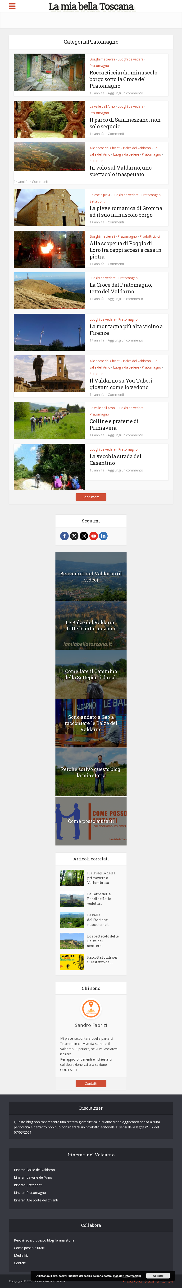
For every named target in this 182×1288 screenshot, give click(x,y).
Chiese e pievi (100, 195)
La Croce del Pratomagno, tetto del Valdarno (121, 288)
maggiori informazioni (127, 1276)
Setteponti (97, 160)
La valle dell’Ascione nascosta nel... (98, 920)
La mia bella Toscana (91, 6)
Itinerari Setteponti (28, 1185)
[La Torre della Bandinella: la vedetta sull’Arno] (73, 899)
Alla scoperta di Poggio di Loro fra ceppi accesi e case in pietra (126, 250)
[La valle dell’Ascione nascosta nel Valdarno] (73, 920)
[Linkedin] (103, 536)
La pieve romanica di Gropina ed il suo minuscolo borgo (126, 211)
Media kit (21, 1255)
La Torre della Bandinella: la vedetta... (99, 899)
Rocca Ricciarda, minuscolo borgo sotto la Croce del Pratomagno (123, 79)
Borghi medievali (102, 59)
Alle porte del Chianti (105, 148)
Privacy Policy (132, 1281)
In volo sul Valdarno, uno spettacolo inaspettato (121, 171)
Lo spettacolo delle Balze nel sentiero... (103, 941)
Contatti (91, 1083)
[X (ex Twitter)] (74, 536)
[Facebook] (64, 536)
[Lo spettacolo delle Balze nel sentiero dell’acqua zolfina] (73, 941)
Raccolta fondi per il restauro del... (102, 959)
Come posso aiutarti (91, 821)
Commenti (116, 134)
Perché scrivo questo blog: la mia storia (91, 772)
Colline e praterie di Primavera (114, 424)
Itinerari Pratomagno (30, 1192)
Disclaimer (152, 1281)
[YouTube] (93, 536)
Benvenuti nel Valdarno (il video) (91, 576)
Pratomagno (99, 65)
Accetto (158, 1276)
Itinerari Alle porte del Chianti (36, 1200)
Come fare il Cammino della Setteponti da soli (91, 674)
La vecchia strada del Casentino (115, 459)
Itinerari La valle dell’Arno (33, 1177)
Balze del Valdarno (137, 148)
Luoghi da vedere (131, 59)
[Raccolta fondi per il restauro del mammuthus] (73, 962)
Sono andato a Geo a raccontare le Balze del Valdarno (91, 723)
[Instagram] (84, 536)
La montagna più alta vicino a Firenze (126, 329)
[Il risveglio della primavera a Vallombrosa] (73, 878)
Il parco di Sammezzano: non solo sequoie (125, 123)
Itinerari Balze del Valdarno (34, 1170)
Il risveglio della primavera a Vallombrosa (101, 878)
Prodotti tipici (150, 236)
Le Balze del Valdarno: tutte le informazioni (91, 625)
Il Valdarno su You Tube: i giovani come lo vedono (121, 384)
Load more (91, 497)
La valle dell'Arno (102, 106)
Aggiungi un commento (125, 93)
